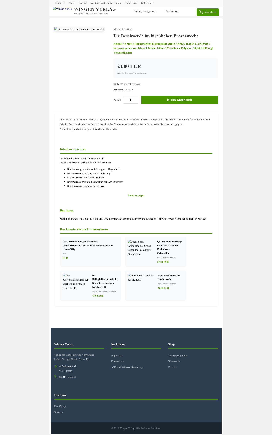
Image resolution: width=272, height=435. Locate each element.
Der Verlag (171, 11)
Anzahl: (117, 100)
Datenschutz (147, 3)
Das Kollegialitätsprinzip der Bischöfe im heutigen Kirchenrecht (105, 281)
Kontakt (83, 3)
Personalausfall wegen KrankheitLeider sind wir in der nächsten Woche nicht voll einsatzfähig (88, 245)
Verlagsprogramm (145, 11)
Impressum (131, 3)
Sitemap (58, 412)
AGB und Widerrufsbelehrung (106, 3)
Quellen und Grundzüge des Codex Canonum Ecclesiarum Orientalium (169, 247)
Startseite (59, 3)
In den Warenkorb (179, 99)
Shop (71, 3)
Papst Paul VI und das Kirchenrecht (169, 277)
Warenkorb (174, 361)
